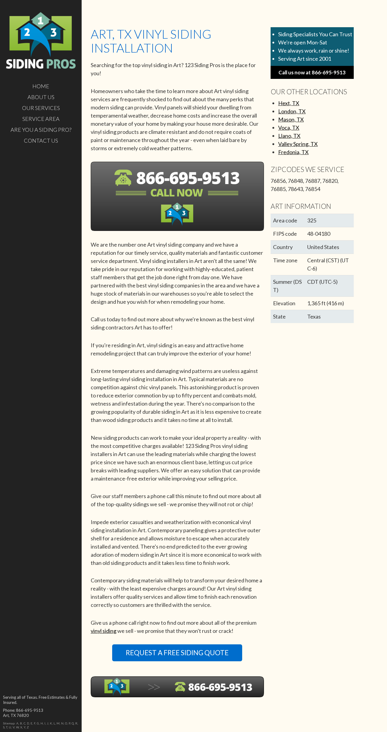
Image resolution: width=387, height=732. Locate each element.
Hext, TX (288, 103)
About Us (41, 97)
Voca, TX (288, 127)
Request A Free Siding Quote (177, 653)
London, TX (292, 111)
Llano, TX (289, 135)
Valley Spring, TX (298, 144)
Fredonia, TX (293, 152)
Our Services (41, 108)
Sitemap (9, 723)
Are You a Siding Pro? (41, 129)
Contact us (41, 140)
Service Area (41, 118)
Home (40, 86)
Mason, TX (291, 119)
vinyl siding (103, 630)
